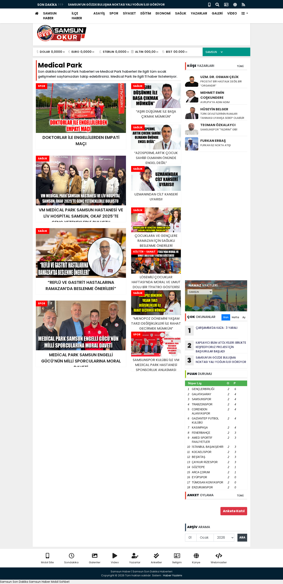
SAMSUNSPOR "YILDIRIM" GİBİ (218, 129)
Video (115, 562)
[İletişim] (226, 4)
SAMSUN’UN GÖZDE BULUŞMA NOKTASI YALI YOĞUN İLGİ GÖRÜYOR (216, 360)
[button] (244, 13)
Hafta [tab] (235, 317)
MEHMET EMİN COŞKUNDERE (212, 95)
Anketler (156, 562)
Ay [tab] (244, 317)
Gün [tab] (226, 317)
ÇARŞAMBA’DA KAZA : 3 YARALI (90, 4)
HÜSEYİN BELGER (214, 109)
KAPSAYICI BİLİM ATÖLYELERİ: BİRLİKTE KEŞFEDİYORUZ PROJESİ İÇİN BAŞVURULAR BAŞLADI (216, 347)
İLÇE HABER (77, 15)
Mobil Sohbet (60, 582)
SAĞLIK (180, 13)
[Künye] (235, 4)
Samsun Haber (39, 582)
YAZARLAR (199, 13)
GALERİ (217, 13)
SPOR (113, 13)
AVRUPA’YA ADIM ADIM (215, 102)
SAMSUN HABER (50, 15)
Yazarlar (134, 562)
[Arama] (217, 4)
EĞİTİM (145, 13)
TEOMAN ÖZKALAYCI (218, 125)
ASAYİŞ (99, 13)
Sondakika (71, 562)
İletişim (177, 562)
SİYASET (129, 13)
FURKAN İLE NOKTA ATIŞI (215, 145)
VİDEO (232, 13)
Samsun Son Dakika (14, 582)
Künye (196, 562)
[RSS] (243, 4)
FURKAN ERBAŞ (213, 140)
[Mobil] (209, 4)
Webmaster (219, 562)
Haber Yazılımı (172, 575)
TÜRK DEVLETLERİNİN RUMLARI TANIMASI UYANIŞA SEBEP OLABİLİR (222, 116)
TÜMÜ (240, 66)
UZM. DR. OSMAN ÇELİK (219, 77)
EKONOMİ (163, 13)
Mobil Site (47, 562)
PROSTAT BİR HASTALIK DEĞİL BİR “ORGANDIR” (221, 83)
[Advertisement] (216, 216)
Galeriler (94, 562)
